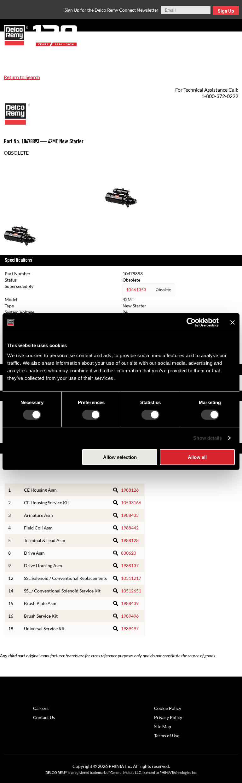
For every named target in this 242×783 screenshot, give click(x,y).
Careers (41, 708)
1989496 (130, 616)
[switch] (91, 415)
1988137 (130, 565)
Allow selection (120, 457)
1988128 (130, 540)
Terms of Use (166, 735)
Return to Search (22, 77)
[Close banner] (232, 322)
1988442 (130, 527)
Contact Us (44, 717)
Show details (207, 438)
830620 (128, 553)
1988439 (130, 603)
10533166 (131, 502)
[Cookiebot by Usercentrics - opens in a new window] (191, 322)
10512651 (131, 590)
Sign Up (226, 11)
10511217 (131, 578)
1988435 (130, 515)
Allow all (197, 457)
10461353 (136, 289)
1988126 (130, 490)
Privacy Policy (168, 717)
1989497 (130, 628)
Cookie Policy (167, 708)
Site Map (162, 726)
